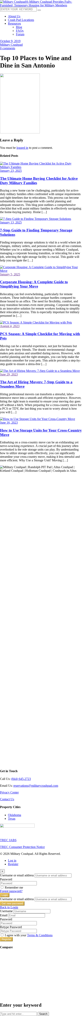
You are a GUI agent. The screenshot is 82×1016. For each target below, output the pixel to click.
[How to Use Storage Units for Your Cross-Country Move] (37, 419)
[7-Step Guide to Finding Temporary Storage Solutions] (35, 218)
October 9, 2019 (10, 41)
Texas (11, 818)
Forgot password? (11, 891)
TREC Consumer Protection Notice (22, 847)
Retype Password (11, 927)
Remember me (14, 887)
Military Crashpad (11, 44)
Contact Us (7, 799)
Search (43, 1013)
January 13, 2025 (11, 222)
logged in (22, 147)
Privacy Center (9, 792)
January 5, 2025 (10, 274)
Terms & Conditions (40, 935)
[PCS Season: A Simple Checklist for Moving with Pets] (36, 322)
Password (6, 879)
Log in (12, 860)
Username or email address (17, 875)
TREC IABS (8, 840)
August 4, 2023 (10, 326)
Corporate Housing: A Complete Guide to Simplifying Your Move (34, 284)
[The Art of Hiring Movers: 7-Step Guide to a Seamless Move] (40, 370)
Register (13, 864)
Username (6, 911)
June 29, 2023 (9, 374)
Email (3, 915)
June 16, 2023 (9, 422)
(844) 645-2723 (21, 779)
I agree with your (29, 935)
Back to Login (9, 907)
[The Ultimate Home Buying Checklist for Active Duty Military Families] (41, 167)
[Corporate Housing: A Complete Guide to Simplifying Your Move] (41, 270)
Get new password (12, 903)
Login (5, 895)
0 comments (7, 48)
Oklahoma (14, 815)
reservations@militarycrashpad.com (35, 785)
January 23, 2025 (11, 170)
